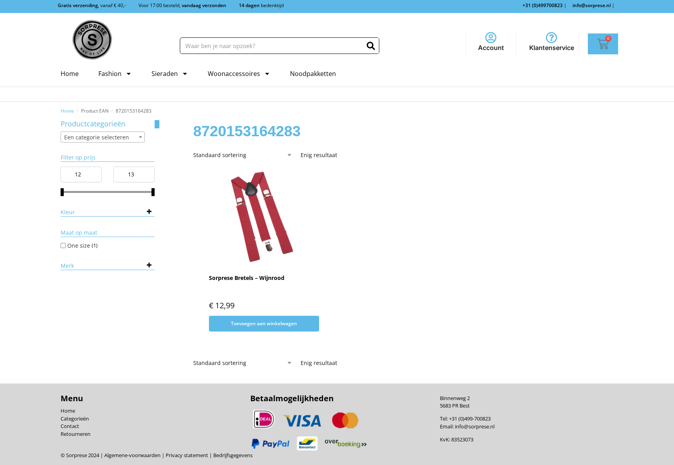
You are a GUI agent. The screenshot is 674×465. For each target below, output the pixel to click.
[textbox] (102, 137)
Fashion (110, 73)
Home (70, 73)
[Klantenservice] (551, 37)
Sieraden (164, 73)
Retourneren (75, 433)
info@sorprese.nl (475, 426)
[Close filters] (157, 124)
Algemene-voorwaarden (132, 455)
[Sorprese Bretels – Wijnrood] (259, 217)
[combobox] (103, 137)
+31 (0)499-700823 (470, 418)
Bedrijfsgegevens (232, 455)
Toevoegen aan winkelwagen (264, 323)
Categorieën (75, 418)
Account (491, 48)
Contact (70, 426)
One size (78, 245)
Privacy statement (186, 455)
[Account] (491, 37)
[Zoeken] (371, 46)
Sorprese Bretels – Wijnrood (246, 278)
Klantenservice (551, 48)
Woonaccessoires (234, 73)
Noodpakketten (313, 73)
